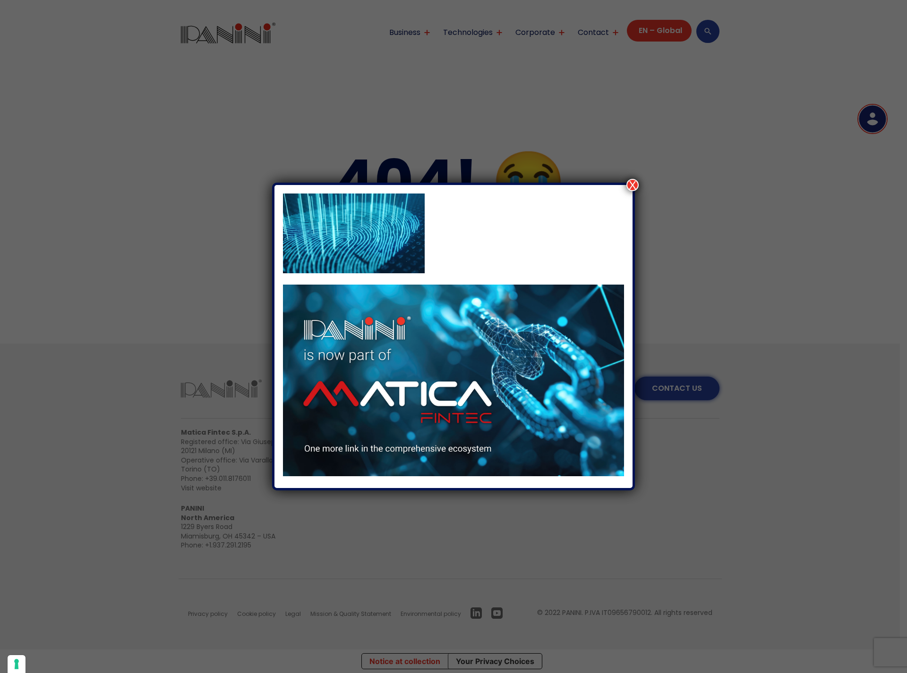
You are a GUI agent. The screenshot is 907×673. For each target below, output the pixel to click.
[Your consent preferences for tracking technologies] (17, 664)
